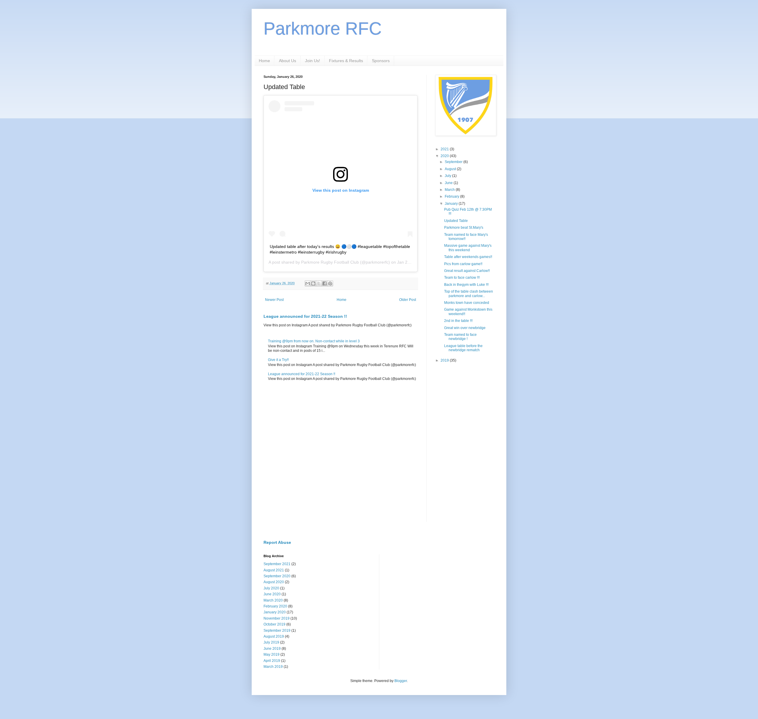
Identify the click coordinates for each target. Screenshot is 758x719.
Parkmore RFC (323, 28)
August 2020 (274, 582)
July (448, 176)
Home (264, 60)
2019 (445, 360)
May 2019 (272, 654)
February (452, 196)
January (452, 203)
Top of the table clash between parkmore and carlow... (468, 293)
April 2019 (272, 661)
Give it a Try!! (278, 360)
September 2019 (277, 630)
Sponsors (381, 60)
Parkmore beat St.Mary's (463, 227)
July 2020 (271, 588)
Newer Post (274, 300)
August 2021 (274, 570)
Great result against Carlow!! (467, 271)
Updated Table (456, 221)
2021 (445, 149)
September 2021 (277, 564)
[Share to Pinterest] (330, 283)
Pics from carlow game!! (463, 264)
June (449, 183)
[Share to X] (319, 283)
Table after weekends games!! (468, 257)
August (451, 169)
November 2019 (277, 618)
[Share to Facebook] (324, 283)
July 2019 (271, 642)
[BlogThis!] (313, 283)
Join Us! (312, 60)
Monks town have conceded (466, 303)
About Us (287, 60)
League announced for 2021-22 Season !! (305, 316)
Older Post (407, 300)
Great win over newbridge (465, 328)
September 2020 (277, 576)
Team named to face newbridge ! (460, 337)
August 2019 (274, 636)
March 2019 (273, 667)
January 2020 (275, 612)
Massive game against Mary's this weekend (468, 248)
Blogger (400, 681)
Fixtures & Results (346, 60)
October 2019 (274, 624)
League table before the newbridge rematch (463, 348)
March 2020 (273, 600)
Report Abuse (277, 542)
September (454, 162)
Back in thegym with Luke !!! (466, 285)
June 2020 (272, 594)
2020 (445, 156)
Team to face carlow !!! (462, 277)
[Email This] (308, 283)
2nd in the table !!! (458, 321)
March (450, 190)
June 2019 (272, 649)
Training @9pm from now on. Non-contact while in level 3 (314, 341)
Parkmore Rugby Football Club (330, 262)
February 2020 (275, 606)
